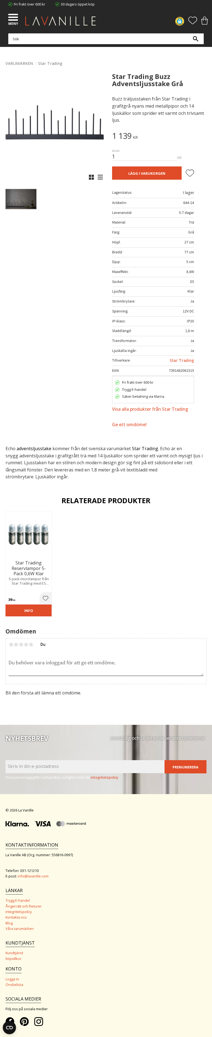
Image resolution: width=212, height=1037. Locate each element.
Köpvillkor (14, 958)
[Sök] (195, 38)
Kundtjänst (14, 952)
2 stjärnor (16, 644)
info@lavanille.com (33, 876)
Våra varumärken (20, 928)
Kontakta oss (16, 917)
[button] (13, 17)
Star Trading (182, 360)
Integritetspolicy (19, 911)
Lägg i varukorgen (146, 173)
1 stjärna (11, 644)
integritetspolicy (104, 777)
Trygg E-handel (18, 900)
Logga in (12, 979)
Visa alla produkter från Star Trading (150, 409)
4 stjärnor (25, 644)
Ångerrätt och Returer (24, 906)
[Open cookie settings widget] (9, 1027)
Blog (9, 923)
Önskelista (14, 984)
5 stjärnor (30, 644)
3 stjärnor (20, 644)
